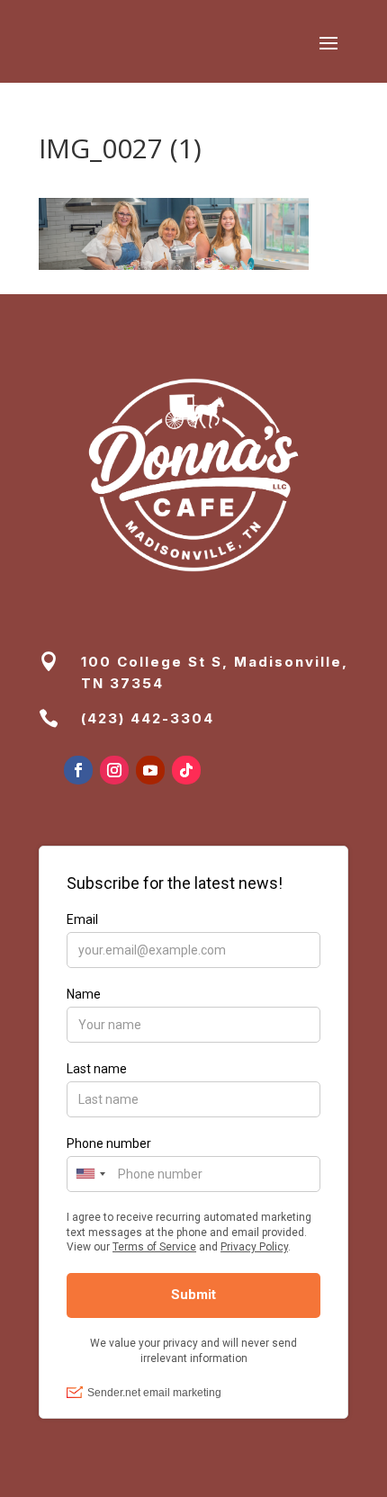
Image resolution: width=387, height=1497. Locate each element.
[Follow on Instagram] (114, 770)
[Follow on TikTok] (186, 770)
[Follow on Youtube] (150, 770)
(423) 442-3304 (147, 718)
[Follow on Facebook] (78, 770)
